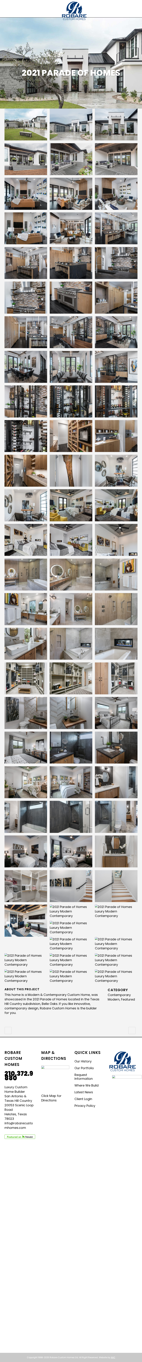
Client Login (83, 1099)
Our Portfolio (84, 1068)
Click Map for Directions (51, 1098)
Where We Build (86, 1085)
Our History (83, 1061)
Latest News (83, 1092)
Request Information (83, 1077)
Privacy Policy (84, 1106)
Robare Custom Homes (58, 1008)
